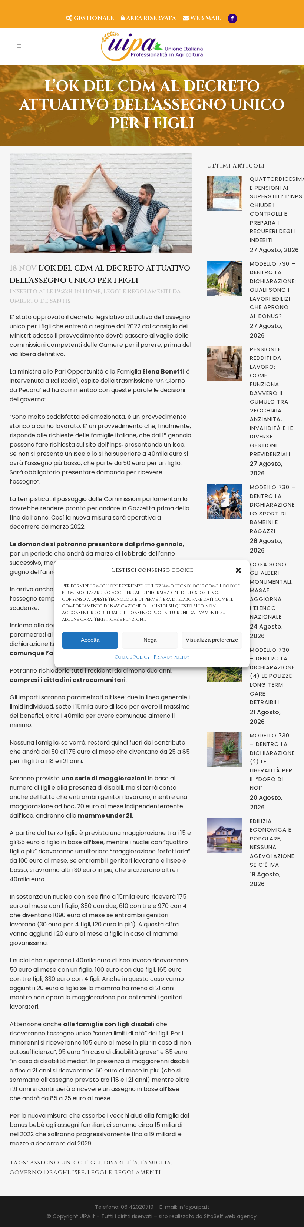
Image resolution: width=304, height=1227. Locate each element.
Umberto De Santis (40, 301)
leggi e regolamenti (124, 1172)
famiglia (156, 1162)
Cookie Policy (132, 657)
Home (92, 291)
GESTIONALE (93, 18)
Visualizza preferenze (212, 640)
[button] (238, 570)
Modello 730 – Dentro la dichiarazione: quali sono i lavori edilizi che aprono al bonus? (273, 290)
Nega (149, 640)
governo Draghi (40, 1172)
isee (78, 1172)
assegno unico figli (65, 1162)
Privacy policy (171, 657)
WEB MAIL (205, 18)
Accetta (90, 640)
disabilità (121, 1162)
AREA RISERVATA (150, 18)
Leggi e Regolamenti (137, 291)
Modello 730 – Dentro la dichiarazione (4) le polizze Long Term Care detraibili (272, 676)
